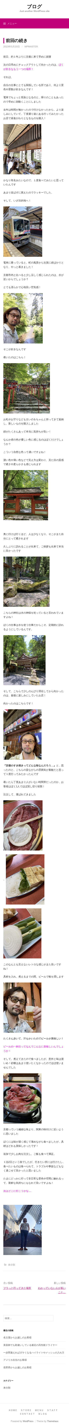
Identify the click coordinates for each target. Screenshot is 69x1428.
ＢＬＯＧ (42, 1414)
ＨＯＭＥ (13, 1410)
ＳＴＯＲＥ (26, 1410)
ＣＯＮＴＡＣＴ (27, 1414)
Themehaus (52, 1421)
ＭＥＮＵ (39, 1410)
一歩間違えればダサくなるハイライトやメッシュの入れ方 (33, 1352)
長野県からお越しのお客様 (17, 1367)
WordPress (28, 1421)
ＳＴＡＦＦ (52, 1410)
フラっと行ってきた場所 (17, 1288)
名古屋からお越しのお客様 (17, 1337)
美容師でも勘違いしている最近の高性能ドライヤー (30, 1345)
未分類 (11, 1264)
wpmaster (31, 46)
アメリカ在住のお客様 (15, 1360)
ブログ (34, 6)
